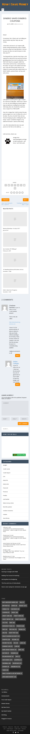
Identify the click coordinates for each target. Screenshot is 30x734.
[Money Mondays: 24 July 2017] (15, 219)
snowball (6, 663)
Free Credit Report (6, 699)
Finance (5, 535)
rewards (14, 653)
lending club (7, 646)
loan (17, 646)
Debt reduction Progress (10, 290)
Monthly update (7, 507)
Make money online (8, 503)
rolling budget (7, 656)
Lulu (4, 527)
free (4, 629)
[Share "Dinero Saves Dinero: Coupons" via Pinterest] (15, 185)
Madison (5, 556)
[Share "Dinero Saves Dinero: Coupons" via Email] (24, 185)
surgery (5, 666)
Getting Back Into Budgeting (9, 579)
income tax (6, 643)
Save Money (6, 518)
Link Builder (6, 499)
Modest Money (6, 703)
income (15, 639)
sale (18, 656)
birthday (5, 605)
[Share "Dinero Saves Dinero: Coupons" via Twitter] (8, 185)
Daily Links (6, 484)
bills (22, 602)
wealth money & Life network (12, 673)
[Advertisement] (15, 161)
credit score (20, 619)
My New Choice (6, 707)
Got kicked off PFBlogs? (10, 249)
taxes (5, 670)
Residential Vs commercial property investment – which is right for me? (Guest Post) (14, 530)
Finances (5, 491)
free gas (12, 629)
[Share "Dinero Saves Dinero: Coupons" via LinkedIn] (18, 185)
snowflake (17, 663)
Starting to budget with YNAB (10, 571)
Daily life (5, 480)
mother (5, 653)
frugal (22, 629)
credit (15, 612)
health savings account (10, 636)
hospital (6, 639)
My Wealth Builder (6, 711)
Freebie (5, 495)
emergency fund (8, 626)
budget (5, 465)
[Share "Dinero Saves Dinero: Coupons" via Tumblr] (11, 185)
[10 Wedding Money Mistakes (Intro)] (15, 260)
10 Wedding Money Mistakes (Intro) (13, 269)
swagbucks (15, 666)
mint (21, 649)
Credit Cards (6, 469)
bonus (14, 605)
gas (4, 632)
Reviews (24, 728)
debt (12, 622)
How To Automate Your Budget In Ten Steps (14, 558)
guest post (13, 632)
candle (5, 609)
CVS (4, 476)
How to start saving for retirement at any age (14, 587)
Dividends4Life (5, 696)
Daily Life (10, 727)
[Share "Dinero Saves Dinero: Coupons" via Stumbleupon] (21, 185)
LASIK (22, 643)
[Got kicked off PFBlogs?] (15, 239)
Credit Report (6, 473)
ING (16, 643)
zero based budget (9, 676)
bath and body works (10, 602)
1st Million (4, 692)
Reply (17, 355)
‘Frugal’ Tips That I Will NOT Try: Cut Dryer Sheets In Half (13, 551)
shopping (17, 660)
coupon (5, 612)
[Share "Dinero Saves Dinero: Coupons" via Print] (15, 188)
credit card (7, 616)
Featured (5, 488)
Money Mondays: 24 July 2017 (11, 228)
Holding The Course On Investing (10, 575)
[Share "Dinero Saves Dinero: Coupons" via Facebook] (5, 185)
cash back (15, 609)
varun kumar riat (7, 543)
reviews (5, 514)
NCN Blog (4, 715)
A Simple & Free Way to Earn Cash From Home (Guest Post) (14, 545)
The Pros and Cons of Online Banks (11, 583)
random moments (8, 510)
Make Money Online (12, 730)
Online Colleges (16, 362)
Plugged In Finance (7, 718)
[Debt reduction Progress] (15, 280)
